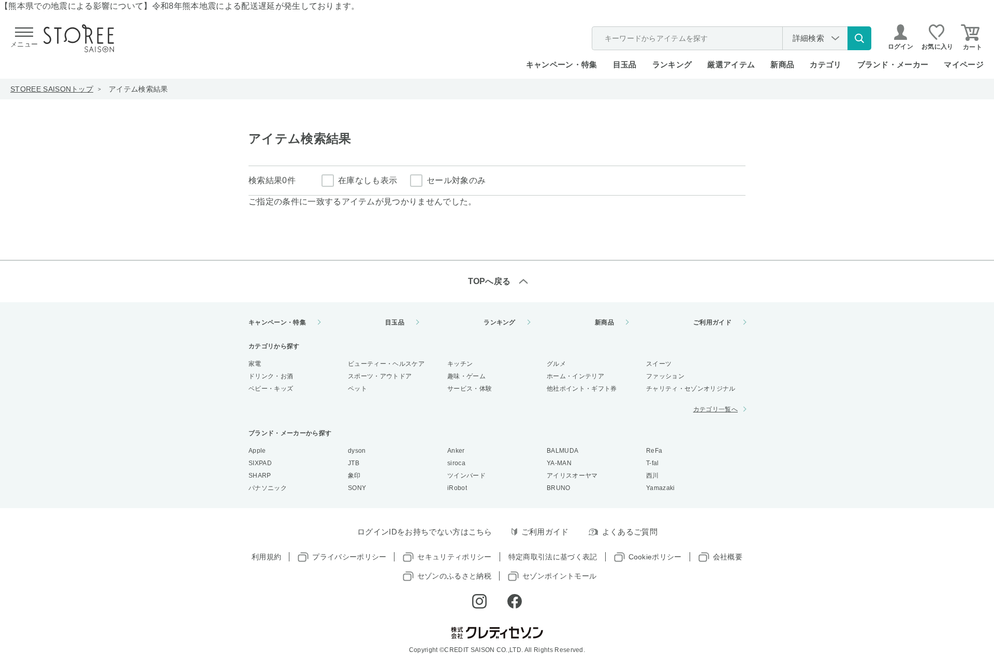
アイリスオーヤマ (572, 475)
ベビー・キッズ (270, 388)
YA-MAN (559, 463)
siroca (456, 463)
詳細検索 (808, 38)
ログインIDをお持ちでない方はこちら (424, 531)
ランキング (672, 64)
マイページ (964, 64)
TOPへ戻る (489, 281)
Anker (456, 450)
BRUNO (559, 488)
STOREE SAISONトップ (51, 89)
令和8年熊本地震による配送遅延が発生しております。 (256, 6)
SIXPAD (260, 463)
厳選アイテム (731, 64)
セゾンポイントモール (559, 576)
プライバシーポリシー (349, 557)
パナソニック (267, 488)
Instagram (479, 601)
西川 (652, 475)
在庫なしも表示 (367, 180)
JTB (353, 463)
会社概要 (727, 557)
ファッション (665, 376)
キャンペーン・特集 (561, 64)
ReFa (654, 450)
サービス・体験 (469, 388)
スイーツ (658, 363)
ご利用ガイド (712, 322)
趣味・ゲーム (466, 376)
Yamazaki (660, 488)
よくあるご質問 (629, 531)
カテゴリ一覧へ (715, 409)
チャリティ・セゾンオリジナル (690, 388)
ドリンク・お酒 (270, 376)
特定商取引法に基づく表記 (552, 557)
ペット (357, 388)
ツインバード (466, 475)
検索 (859, 38)
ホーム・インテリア (575, 376)
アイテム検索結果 (138, 89)
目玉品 (625, 64)
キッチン (460, 363)
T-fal (652, 463)
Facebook (514, 601)
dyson (357, 450)
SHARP (259, 475)
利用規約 (266, 557)
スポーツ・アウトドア (380, 376)
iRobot (457, 488)
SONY (357, 488)
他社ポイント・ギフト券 (582, 388)
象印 (354, 475)
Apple (257, 450)
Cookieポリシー (655, 557)
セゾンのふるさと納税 (454, 576)
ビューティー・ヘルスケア (386, 363)
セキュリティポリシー (454, 557)
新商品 (782, 64)
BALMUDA (562, 450)
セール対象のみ (456, 180)
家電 (254, 363)
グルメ (556, 363)
